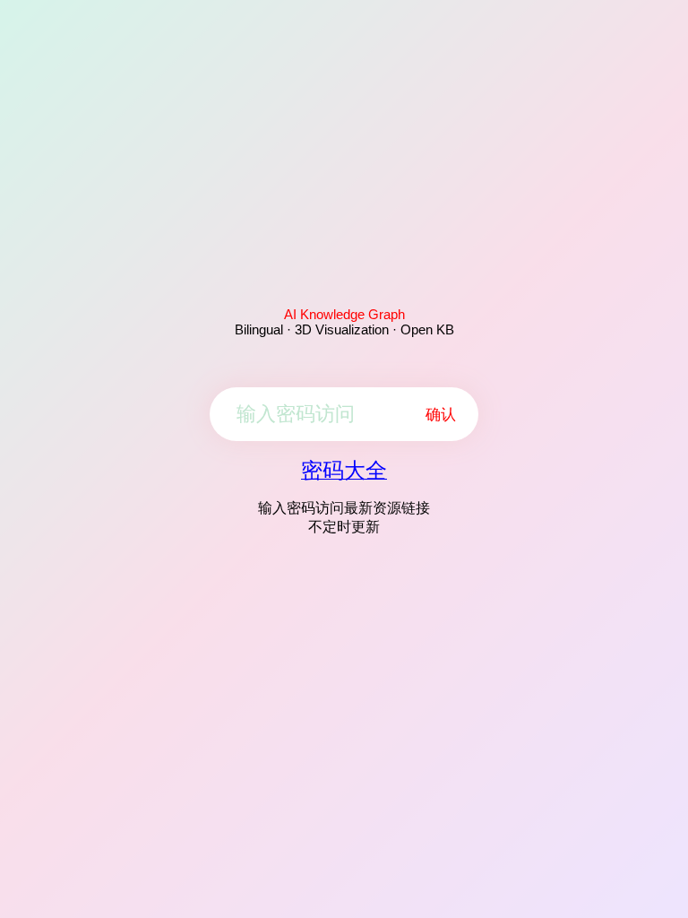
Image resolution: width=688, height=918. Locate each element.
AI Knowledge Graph (344, 314)
